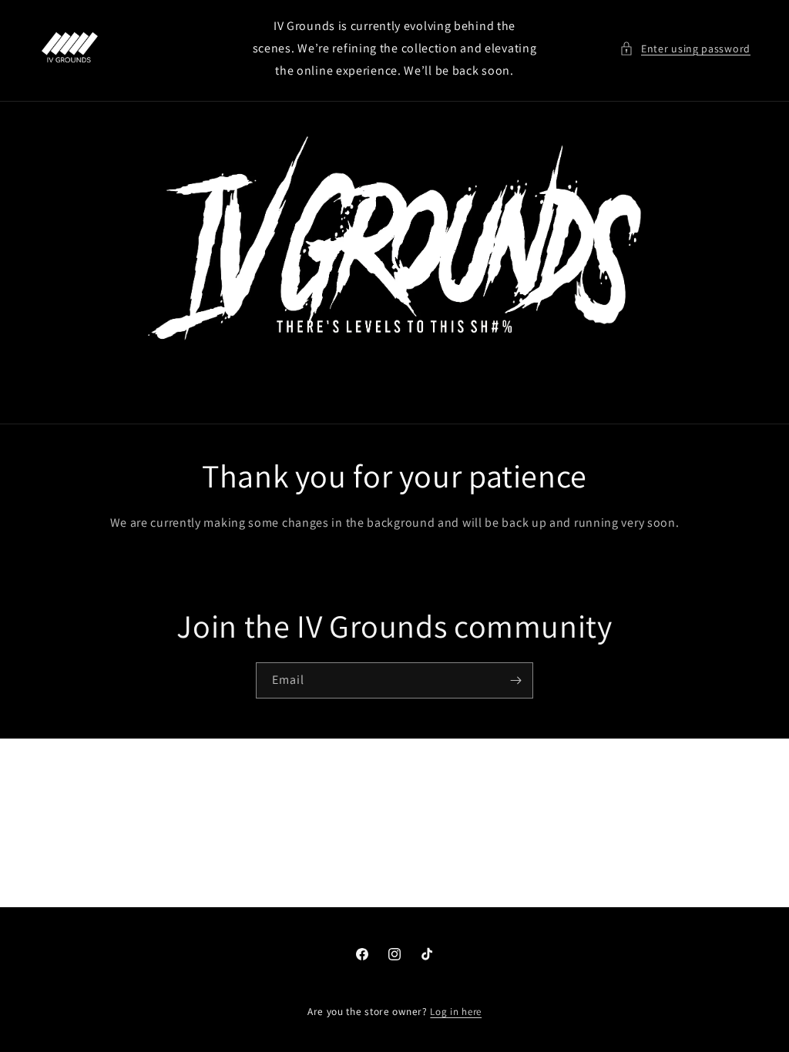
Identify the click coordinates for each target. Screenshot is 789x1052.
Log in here (456, 1011)
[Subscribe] (515, 680)
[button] (684, 49)
